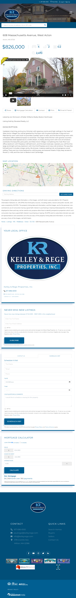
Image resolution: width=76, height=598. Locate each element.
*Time (6, 386)
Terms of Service (49, 427)
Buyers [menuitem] (51, 533)
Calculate (14, 470)
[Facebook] (29, 553)
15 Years (24, 442)
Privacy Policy (16, 334)
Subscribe (14, 340)
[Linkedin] (48, 553)
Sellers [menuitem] (51, 536)
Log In (62, 2)
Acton (27, 222)
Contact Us (7, 296)
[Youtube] (33, 553)
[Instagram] (38, 553)
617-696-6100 (44, 1)
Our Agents (15, 296)
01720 (32, 222)
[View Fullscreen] (5, 172)
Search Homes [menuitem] (55, 529)
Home (3, 222)
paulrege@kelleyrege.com (26, 533)
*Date (6, 378)
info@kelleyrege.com (23, 536)
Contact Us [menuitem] (53, 540)
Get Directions (66, 194)
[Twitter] (43, 553)
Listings (9, 222)
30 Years (16, 442)
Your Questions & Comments (13, 394)
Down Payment (9, 454)
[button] (45, 25)
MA (14, 222)
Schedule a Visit (54, 356)
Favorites (55, 1)
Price (6, 447)
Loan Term (7, 442)
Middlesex (20, 222)
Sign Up (68, 2)
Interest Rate (8, 460)
